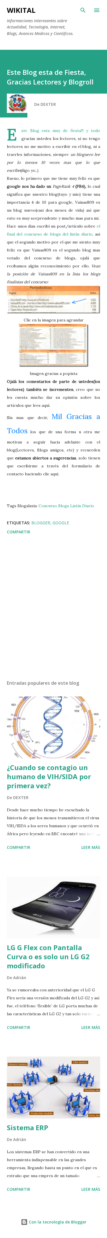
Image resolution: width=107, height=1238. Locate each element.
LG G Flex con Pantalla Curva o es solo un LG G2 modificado (48, 956)
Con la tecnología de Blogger (57, 1222)
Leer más (90, 847)
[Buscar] (83, 10)
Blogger (40, 522)
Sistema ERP (27, 1127)
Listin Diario (82, 505)
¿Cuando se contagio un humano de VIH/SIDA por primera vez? (49, 776)
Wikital (21, 10)
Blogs (63, 505)
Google (61, 522)
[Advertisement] (53, 608)
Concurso (48, 505)
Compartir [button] (18, 532)
